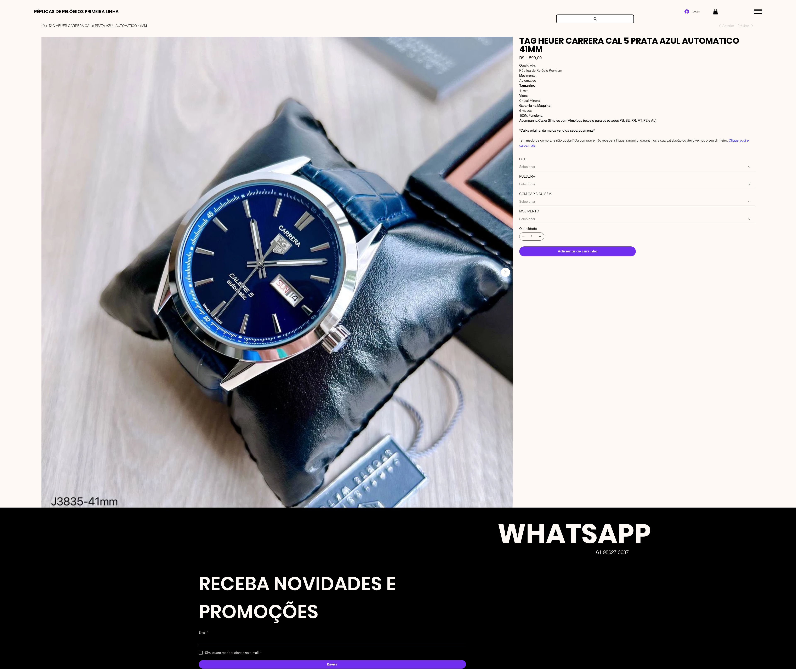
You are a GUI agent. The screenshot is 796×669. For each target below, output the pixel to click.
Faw (487, 659)
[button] (715, 11)
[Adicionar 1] (540, 236)
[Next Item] (505, 272)
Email (203, 632)
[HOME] (43, 26)
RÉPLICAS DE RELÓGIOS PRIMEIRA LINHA (76, 11)
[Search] (595, 19)
